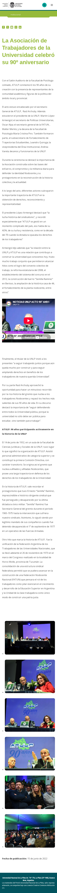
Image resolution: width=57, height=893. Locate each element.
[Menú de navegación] (51, 5)
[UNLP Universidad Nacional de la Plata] (12, 5)
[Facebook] (3, 27)
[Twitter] (7, 27)
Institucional (16, 14)
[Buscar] (44, 5)
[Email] (11, 27)
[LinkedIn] (20, 27)
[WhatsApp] (16, 27)
